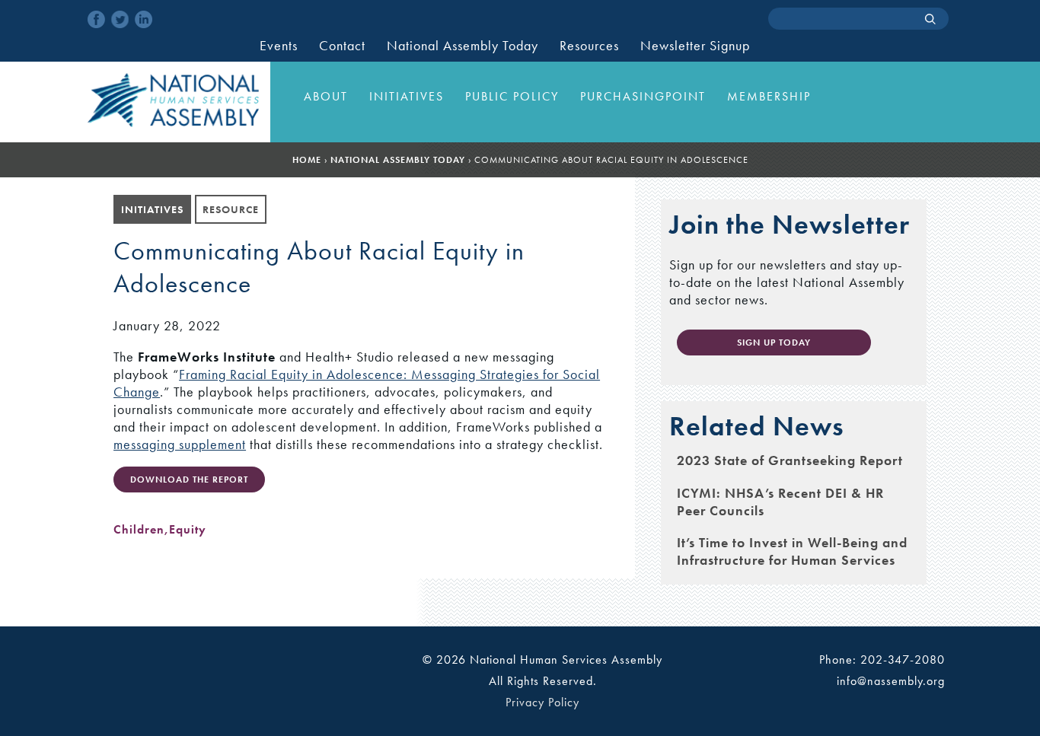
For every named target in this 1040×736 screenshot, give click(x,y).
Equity (187, 529)
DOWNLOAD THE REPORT (189, 479)
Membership (769, 96)
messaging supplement (179, 444)
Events (279, 45)
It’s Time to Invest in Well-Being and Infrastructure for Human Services (792, 551)
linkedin (143, 19)
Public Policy (512, 96)
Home (306, 160)
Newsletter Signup (695, 45)
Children (138, 529)
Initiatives (406, 96)
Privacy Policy (542, 702)
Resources (589, 45)
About (326, 96)
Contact (342, 45)
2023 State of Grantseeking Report (790, 460)
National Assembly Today (462, 45)
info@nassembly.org (891, 681)
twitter (120, 19)
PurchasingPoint (643, 96)
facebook (96, 19)
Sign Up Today (774, 342)
